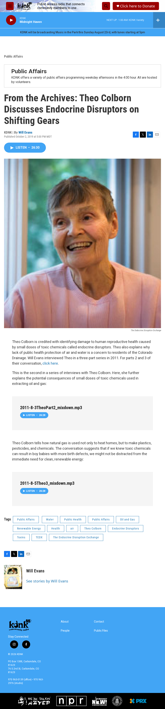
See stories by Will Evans (47, 581)
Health (55, 528)
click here (50, 363)
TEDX (39, 537)
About (65, 621)
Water (50, 519)
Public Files (101, 630)
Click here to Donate (137, 6)
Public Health (73, 519)
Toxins (21, 537)
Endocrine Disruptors (125, 528)
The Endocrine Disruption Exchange (76, 537)
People (65, 630)
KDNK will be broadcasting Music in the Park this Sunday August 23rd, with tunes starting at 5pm (82, 32)
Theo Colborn (93, 528)
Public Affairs (13, 56)
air (72, 528)
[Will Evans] (13, 577)
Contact (99, 621)
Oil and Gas (127, 519)
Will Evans (25, 132)
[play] (11, 20)
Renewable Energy (29, 528)
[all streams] (159, 20)
